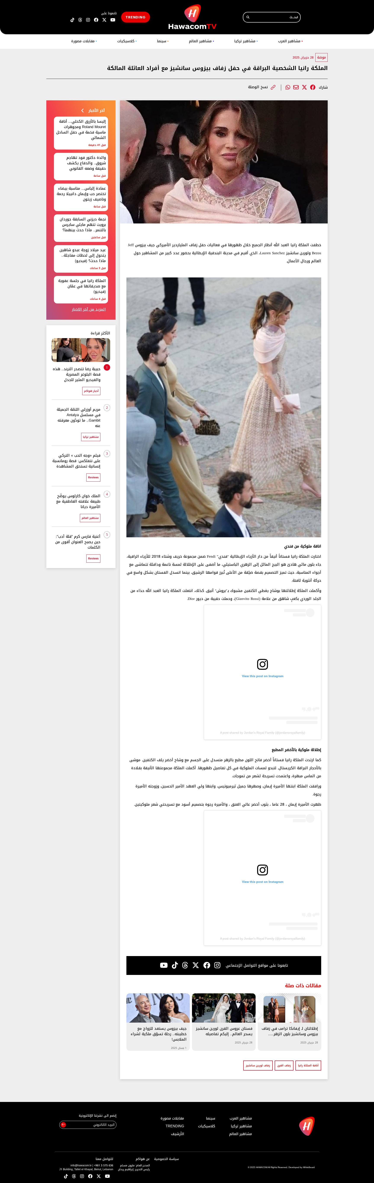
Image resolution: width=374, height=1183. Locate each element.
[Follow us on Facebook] (96, 20)
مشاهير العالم (201, 41)
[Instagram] (217, 965)
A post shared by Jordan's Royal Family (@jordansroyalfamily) (262, 732)
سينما (163, 41)
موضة (321, 57)
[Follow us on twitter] (104, 20)
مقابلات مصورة (84, 41)
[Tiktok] (175, 965)
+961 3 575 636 (103, 1165)
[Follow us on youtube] (113, 20)
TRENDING (136, 17)
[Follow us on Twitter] (99, 1176)
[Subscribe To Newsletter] (63, 1125)
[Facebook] (313, 87)
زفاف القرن (284, 1065)
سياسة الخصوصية (166, 1159)
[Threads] (80, 20)
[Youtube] (164, 965)
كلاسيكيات (127, 41)
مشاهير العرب (290, 41)
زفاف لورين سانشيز (258, 1065)
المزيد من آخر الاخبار (89, 309)
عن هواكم (143, 1159)
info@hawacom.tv (81, 1165)
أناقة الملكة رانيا (308, 1065)
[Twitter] (304, 87)
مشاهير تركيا (246, 41)
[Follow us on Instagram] (88, 20)
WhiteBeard (309, 1167)
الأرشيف (177, 1134)
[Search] (247, 17)
